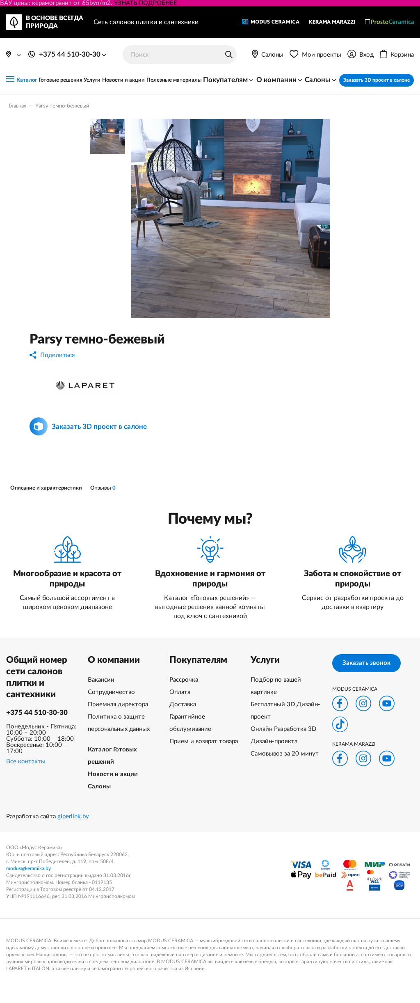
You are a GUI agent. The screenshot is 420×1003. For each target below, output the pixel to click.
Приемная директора (118, 704)
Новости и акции (123, 80)
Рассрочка (183, 680)
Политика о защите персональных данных (119, 723)
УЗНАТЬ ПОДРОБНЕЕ (145, 3)
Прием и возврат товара (203, 741)
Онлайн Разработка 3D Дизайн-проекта (283, 735)
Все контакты (26, 761)
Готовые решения (60, 80)
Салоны (99, 786)
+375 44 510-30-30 (37, 712)
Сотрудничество (111, 692)
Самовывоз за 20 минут (285, 754)
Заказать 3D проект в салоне (376, 80)
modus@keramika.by (28, 868)
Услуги (92, 80)
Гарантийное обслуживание (190, 723)
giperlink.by (73, 816)
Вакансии (101, 680)
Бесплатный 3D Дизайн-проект (285, 710)
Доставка (182, 704)
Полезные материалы (174, 80)
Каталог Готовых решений (112, 756)
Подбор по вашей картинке (276, 686)
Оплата (179, 692)
